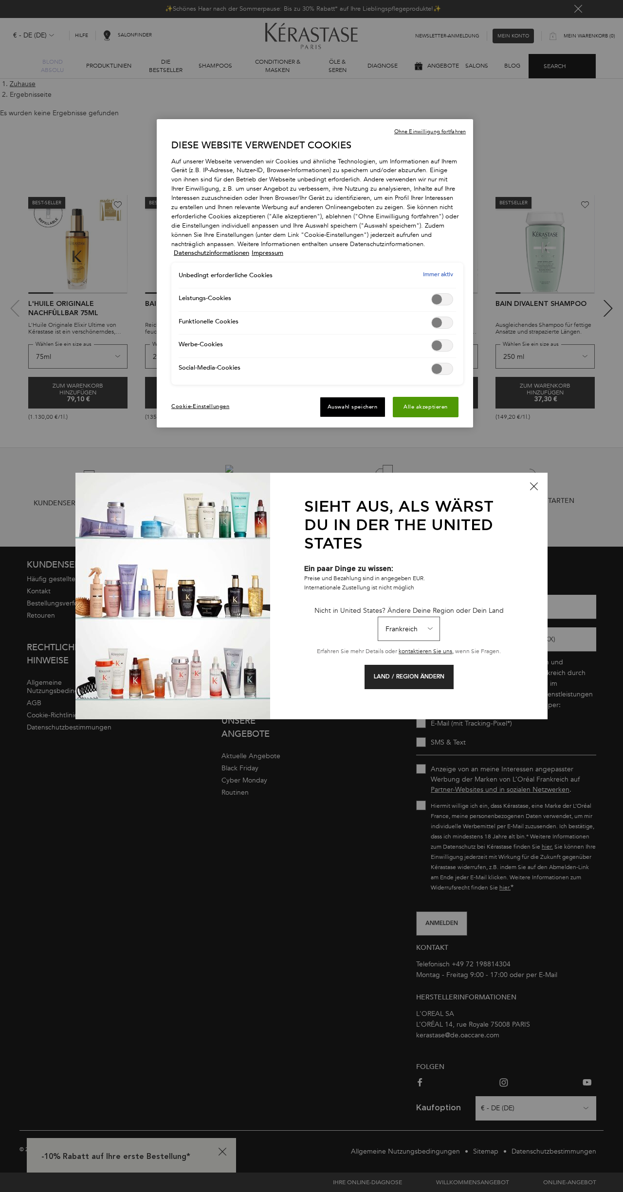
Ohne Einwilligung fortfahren (430, 131)
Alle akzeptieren (425, 406)
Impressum (267, 253)
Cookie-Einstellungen (200, 406)
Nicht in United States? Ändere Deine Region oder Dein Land (409, 610)
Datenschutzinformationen (211, 253)
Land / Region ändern (409, 677)
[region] (315, 273)
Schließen (534, 486)
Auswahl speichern (353, 406)
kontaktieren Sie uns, (426, 651)
